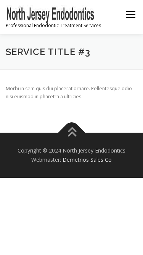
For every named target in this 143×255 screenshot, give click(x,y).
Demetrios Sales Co (87, 159)
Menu (130, 14)
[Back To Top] (71, 132)
